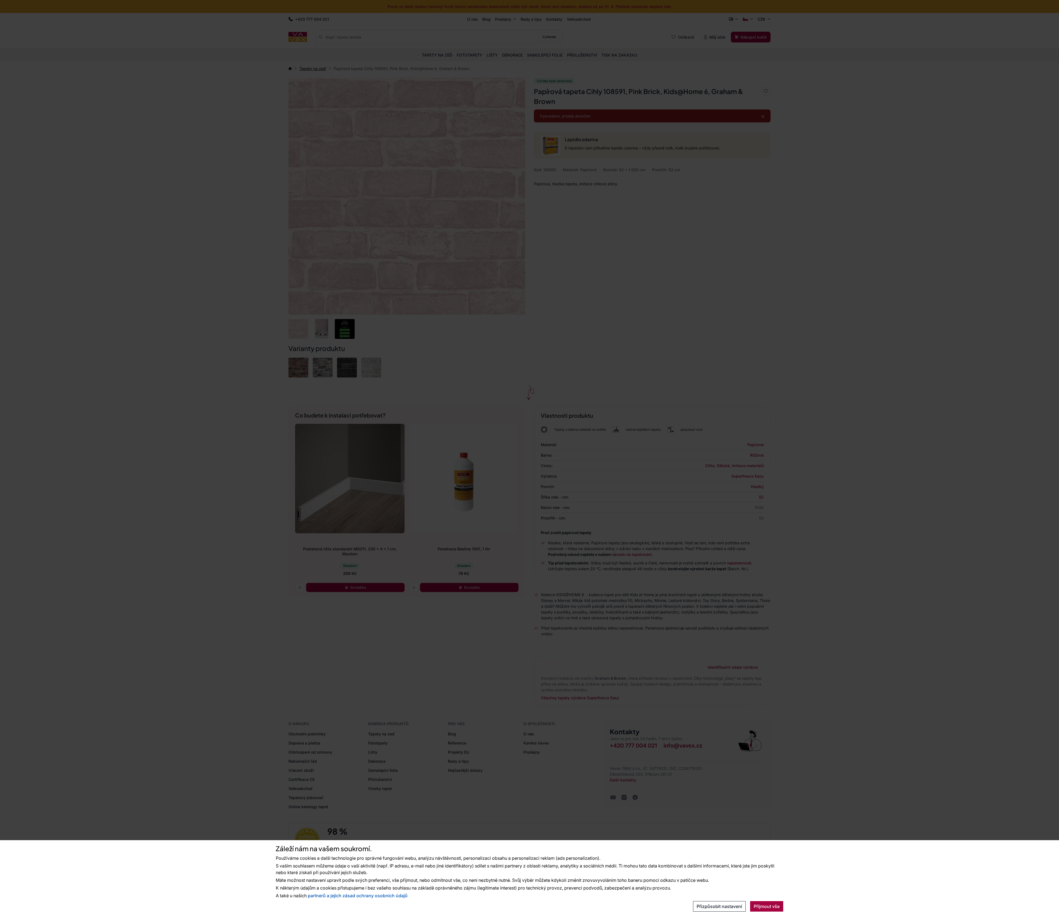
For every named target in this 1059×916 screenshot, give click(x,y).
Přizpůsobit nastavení (719, 906)
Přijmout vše (767, 906)
